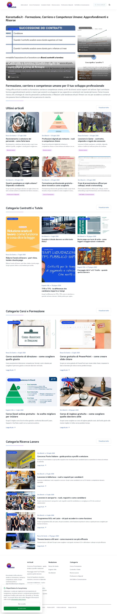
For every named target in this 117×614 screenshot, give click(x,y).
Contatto (42, 607)
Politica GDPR (50, 607)
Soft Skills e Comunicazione (81, 5)
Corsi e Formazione (34, 5)
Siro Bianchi (45, 135)
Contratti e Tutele (45, 5)
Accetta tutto (22, 608)
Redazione (53, 562)
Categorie (74, 562)
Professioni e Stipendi (67, 5)
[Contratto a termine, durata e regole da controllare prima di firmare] (40, 53)
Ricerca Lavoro (56, 5)
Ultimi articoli (24, 5)
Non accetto (22, 604)
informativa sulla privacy (18, 599)
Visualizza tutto (104, 107)
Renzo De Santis (11, 135)
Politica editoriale (61, 607)
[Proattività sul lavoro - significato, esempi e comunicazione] (94, 67)
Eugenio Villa (45, 285)
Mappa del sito (72, 607)
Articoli (30, 562)
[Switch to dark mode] (109, 4)
